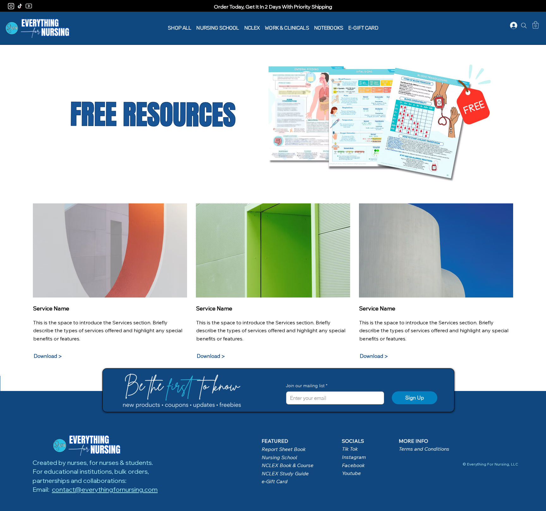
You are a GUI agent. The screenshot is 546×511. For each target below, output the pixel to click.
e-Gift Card (275, 481)
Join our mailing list (306, 385)
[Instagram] (11, 6)
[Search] (524, 26)
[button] (535, 25)
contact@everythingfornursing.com (105, 489)
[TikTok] (19, 6)
